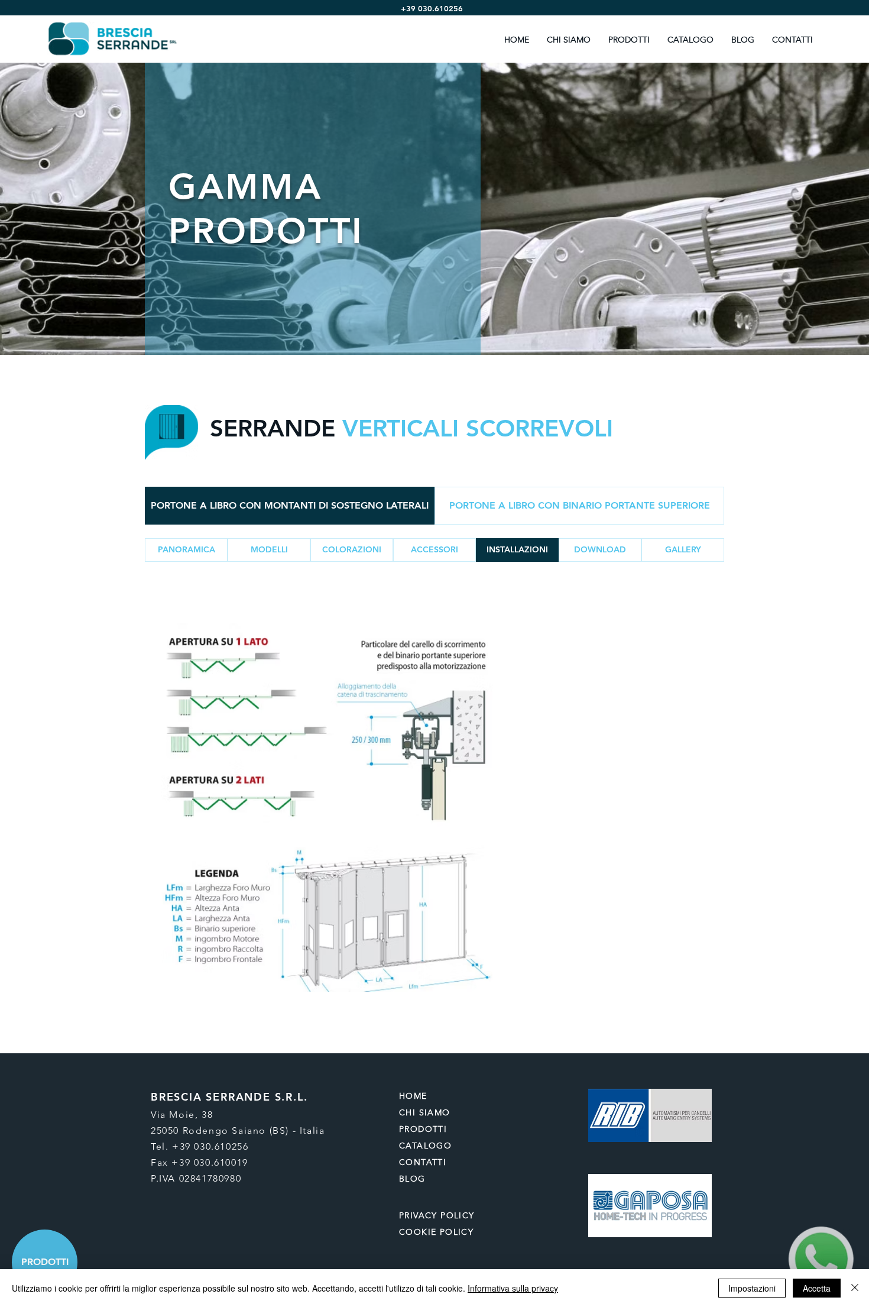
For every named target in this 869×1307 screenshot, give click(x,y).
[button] (269, 550)
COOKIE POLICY (436, 1232)
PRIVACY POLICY (438, 1215)
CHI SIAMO (424, 1112)
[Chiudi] (855, 1288)
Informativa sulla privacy (513, 1288)
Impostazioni (752, 1288)
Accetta (817, 1288)
